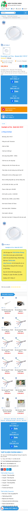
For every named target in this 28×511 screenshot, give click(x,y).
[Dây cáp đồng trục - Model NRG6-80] (7, 322)
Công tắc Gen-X (5, 485)
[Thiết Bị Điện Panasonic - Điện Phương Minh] (11, 4)
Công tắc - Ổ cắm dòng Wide (8, 475)
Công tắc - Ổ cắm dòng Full (8, 477)
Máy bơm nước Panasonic (7, 498)
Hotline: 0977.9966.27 (11, 508)
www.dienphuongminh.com (12, 466)
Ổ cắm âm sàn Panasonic (7, 487)
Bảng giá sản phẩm (12, 420)
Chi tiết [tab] (3, 123)
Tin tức (19, 420)
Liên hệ (24, 420)
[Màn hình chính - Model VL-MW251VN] (20, 403)
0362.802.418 (14, 98)
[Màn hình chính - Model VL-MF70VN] (20, 383)
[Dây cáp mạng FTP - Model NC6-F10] (20, 343)
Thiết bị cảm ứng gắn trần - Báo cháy (10, 506)
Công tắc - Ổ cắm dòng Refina (8, 482)
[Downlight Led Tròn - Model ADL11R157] (14, 33)
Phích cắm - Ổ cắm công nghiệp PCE (10, 493)
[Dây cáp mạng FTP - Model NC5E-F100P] (20, 363)
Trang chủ (8, 418)
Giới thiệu (14, 418)
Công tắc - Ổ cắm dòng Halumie (9, 480)
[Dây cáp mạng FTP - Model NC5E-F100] (7, 383)
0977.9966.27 (14, 79)
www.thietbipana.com (11, 463)
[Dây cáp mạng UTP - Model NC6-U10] (7, 363)
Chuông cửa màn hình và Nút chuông (10, 501)
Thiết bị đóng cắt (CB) (7, 496)
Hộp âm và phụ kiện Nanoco (8, 503)
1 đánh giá (9, 58)
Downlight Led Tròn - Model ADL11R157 (14, 247)
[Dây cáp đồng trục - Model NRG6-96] (20, 302)
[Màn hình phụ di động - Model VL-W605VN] (7, 403)
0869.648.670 (14, 88)
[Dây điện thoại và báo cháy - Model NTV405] (7, 302)
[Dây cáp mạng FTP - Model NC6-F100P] (20, 322)
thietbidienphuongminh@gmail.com (13, 461)
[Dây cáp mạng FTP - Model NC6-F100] (7, 343)
